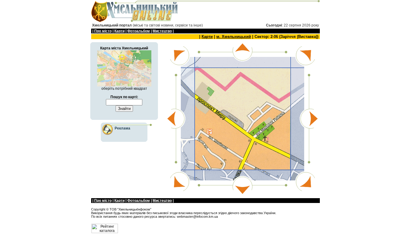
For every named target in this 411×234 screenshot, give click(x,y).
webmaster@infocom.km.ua (197, 216)
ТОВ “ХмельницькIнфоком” (130, 209)
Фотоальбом (138, 31)
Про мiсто (103, 31)
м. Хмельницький (233, 36)
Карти (119, 31)
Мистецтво (162, 31)
